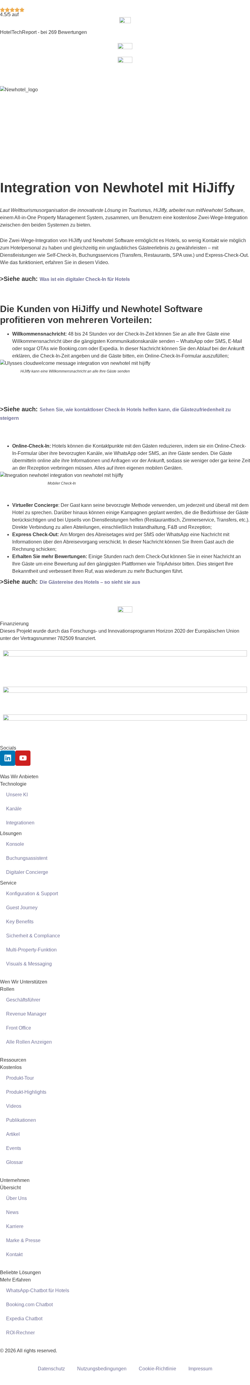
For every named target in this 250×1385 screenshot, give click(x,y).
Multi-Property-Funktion (31, 949)
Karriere (14, 1226)
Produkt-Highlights (26, 1092)
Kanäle (14, 808)
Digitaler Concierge (27, 872)
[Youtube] (22, 758)
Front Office (18, 1028)
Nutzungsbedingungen (102, 1368)
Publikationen (21, 1120)
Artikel (13, 1134)
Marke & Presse (23, 1240)
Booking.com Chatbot (29, 1304)
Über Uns (16, 1198)
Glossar (14, 1162)
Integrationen (20, 822)
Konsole (15, 844)
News (12, 1212)
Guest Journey (22, 907)
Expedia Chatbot (24, 1318)
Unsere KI (17, 794)
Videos (13, 1106)
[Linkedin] (7, 758)
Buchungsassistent (26, 858)
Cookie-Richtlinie (157, 1368)
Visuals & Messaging (29, 963)
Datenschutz (51, 1368)
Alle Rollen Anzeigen (29, 1042)
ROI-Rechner (20, 1332)
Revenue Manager (26, 1013)
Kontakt (14, 1254)
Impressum (200, 1368)
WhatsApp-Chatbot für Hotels (37, 1290)
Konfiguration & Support (32, 893)
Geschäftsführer (23, 999)
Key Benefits (20, 921)
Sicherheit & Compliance (33, 935)
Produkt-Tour (20, 1078)
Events (13, 1148)
